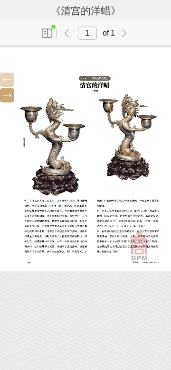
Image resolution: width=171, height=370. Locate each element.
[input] (87, 33)
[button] (7, 80)
